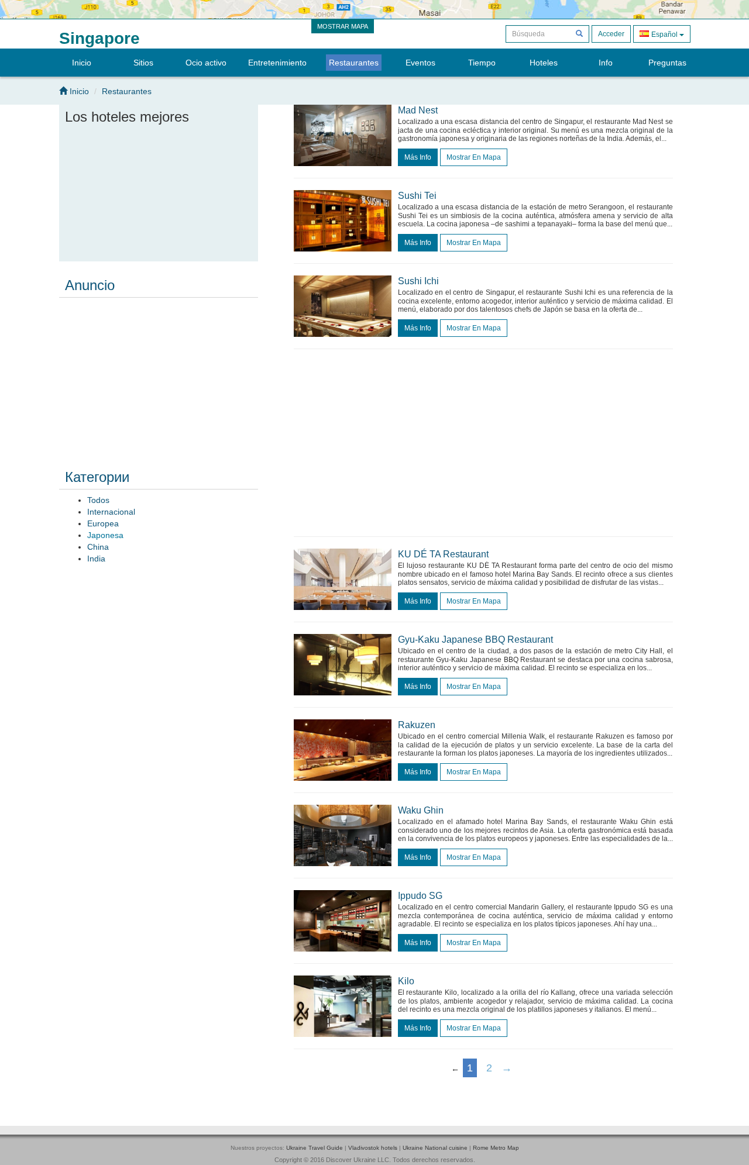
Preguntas (667, 62)
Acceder (611, 34)
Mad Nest (418, 110)
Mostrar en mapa (473, 157)
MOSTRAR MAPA (342, 26)
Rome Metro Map (496, 1148)
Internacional (111, 511)
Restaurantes (354, 62)
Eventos (420, 62)
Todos (98, 500)
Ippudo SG (420, 896)
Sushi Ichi (418, 281)
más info (417, 157)
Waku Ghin (421, 810)
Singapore (99, 38)
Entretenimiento (277, 62)
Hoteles (544, 62)
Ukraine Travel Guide (314, 1148)
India (96, 558)
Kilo (406, 981)
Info (606, 62)
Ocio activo (205, 62)
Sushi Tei (417, 196)
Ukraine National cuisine (435, 1148)
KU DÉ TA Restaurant (443, 554)
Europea (103, 523)
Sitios (143, 62)
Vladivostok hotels (372, 1148)
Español (664, 34)
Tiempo (482, 62)
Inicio (81, 62)
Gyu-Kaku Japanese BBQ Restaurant (475, 639)
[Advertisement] (158, 375)
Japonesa (105, 535)
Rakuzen (416, 725)
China (98, 547)
